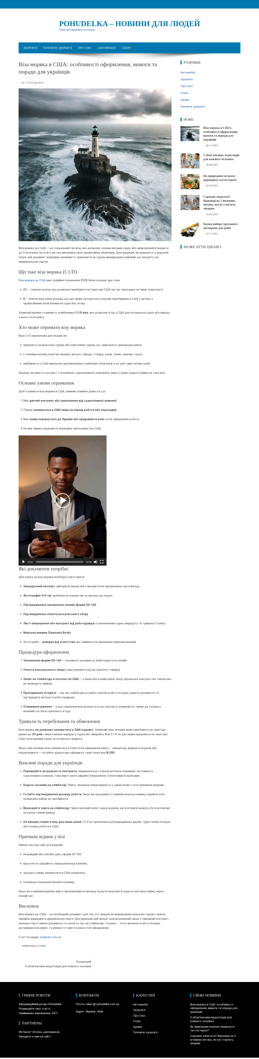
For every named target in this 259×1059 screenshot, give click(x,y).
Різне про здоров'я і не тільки (77, 29)
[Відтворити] (23, 562)
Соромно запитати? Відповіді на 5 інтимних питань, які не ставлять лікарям (213, 1039)
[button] (62, 500)
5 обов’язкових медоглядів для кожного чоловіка (58, 964)
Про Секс (85, 47)
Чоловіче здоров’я (57, 47)
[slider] (59, 562)
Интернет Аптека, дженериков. (39, 1032)
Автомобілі (107, 47)
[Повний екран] (102, 562)
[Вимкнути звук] (95, 562)
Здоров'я (187, 79)
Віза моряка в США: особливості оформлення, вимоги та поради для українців (213, 1008)
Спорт (126, 47)
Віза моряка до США (32, 280)
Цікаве (42, 946)
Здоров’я (30, 47)
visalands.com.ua (50, 937)
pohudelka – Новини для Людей (129, 23)
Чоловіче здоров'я (193, 106)
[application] (63, 500)
